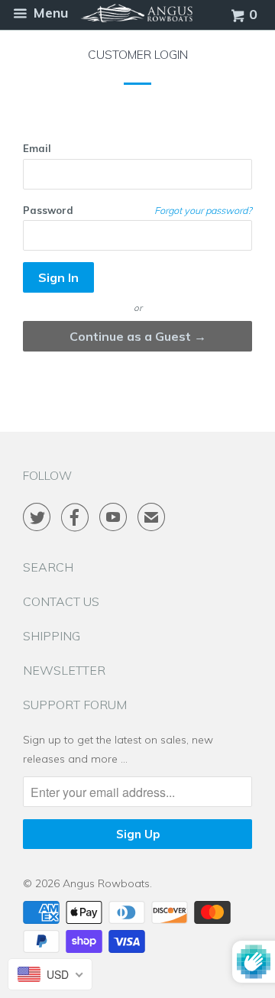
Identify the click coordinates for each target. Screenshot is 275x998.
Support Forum (75, 704)
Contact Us (61, 601)
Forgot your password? (203, 210)
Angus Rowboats (106, 883)
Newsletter (64, 670)
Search (48, 567)
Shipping (51, 635)
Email (37, 148)
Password (48, 210)
